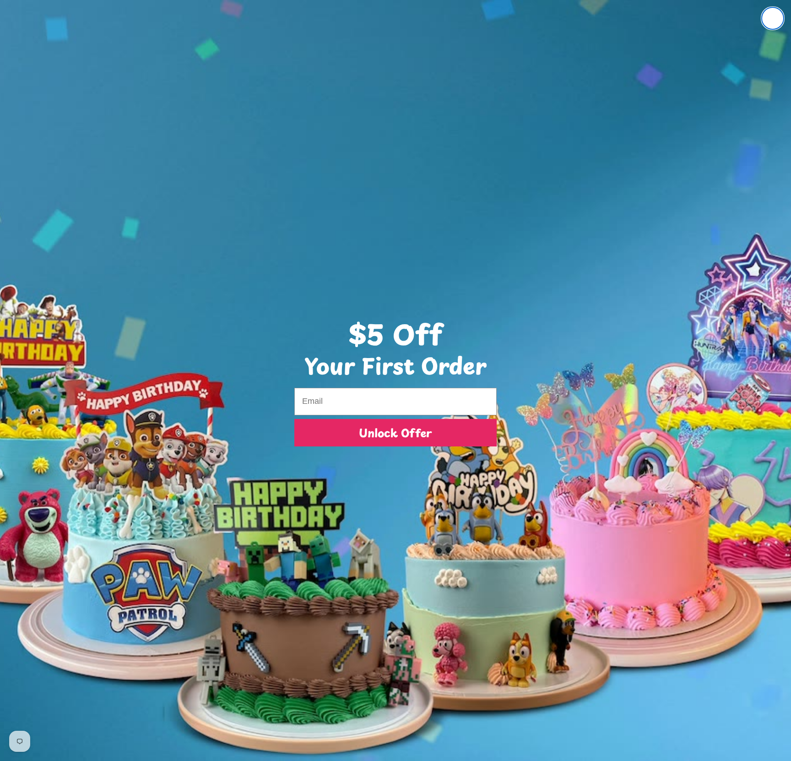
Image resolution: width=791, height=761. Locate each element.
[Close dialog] (773, 18)
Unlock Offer (395, 432)
